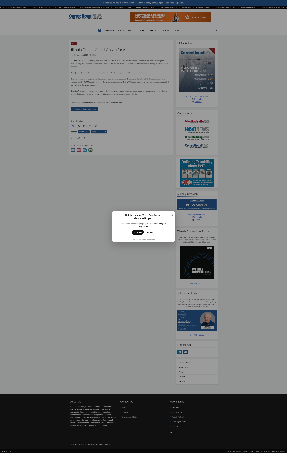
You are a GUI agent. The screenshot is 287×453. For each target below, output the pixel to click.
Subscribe (138, 232)
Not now (150, 232)
